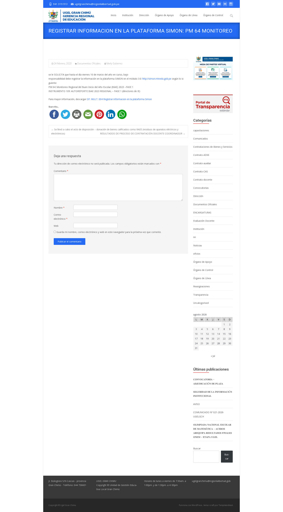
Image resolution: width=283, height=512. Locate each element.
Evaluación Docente (203, 220)
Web (56, 225)
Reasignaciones (201, 286)
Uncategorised (201, 302)
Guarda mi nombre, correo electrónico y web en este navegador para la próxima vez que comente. (109, 232)
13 (213, 333)
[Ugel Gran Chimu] (68, 15)
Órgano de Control (213, 15)
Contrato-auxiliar (202, 163)
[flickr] (225, 5)
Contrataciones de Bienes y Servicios (212, 146)
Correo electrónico (60, 216)
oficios (196, 253)
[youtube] (219, 5)
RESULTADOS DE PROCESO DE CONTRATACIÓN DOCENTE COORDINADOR (142, 133)
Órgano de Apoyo (164, 15)
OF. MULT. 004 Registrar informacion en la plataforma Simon (119, 99)
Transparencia (200, 294)
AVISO (196, 404)
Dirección (144, 15)
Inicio (113, 15)
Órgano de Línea (188, 15)
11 (201, 333)
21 (218, 338)
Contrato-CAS (200, 171)
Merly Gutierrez (114, 63)
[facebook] (207, 5)
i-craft (212, 505)
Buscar (197, 448)
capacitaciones (201, 130)
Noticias (197, 245)
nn (194, 237)
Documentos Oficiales (89, 63)
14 (218, 333)
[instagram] (231, 5)
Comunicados (200, 138)
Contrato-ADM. (201, 154)
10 (196, 333)
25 (201, 343)
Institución (127, 15)
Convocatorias (201, 187)
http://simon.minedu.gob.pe (156, 78)
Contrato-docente (202, 179)
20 (213, 338)
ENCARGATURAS (202, 212)
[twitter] (213, 5)
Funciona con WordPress (191, 505)
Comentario (61, 171)
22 (224, 338)
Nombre (59, 207)
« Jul (213, 355)
